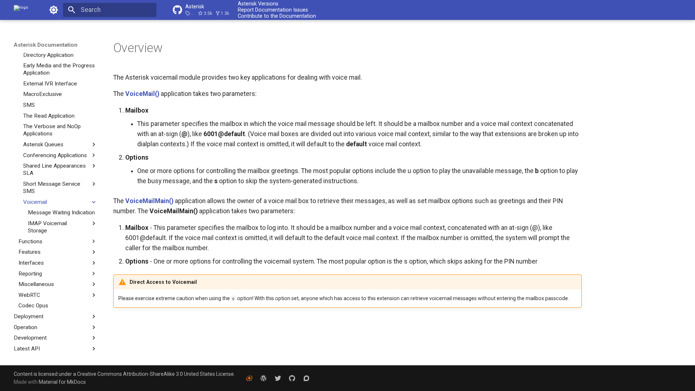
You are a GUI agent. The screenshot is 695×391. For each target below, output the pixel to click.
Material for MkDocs (62, 382)
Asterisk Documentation (45, 45)
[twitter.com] (277, 377)
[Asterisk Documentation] (20, 10)
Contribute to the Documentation (277, 16)
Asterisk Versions (258, 4)
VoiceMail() (142, 93)
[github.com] (292, 377)
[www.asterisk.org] (249, 377)
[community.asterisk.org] (306, 377)
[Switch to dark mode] (54, 10)
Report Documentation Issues (273, 10)
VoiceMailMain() (149, 201)
